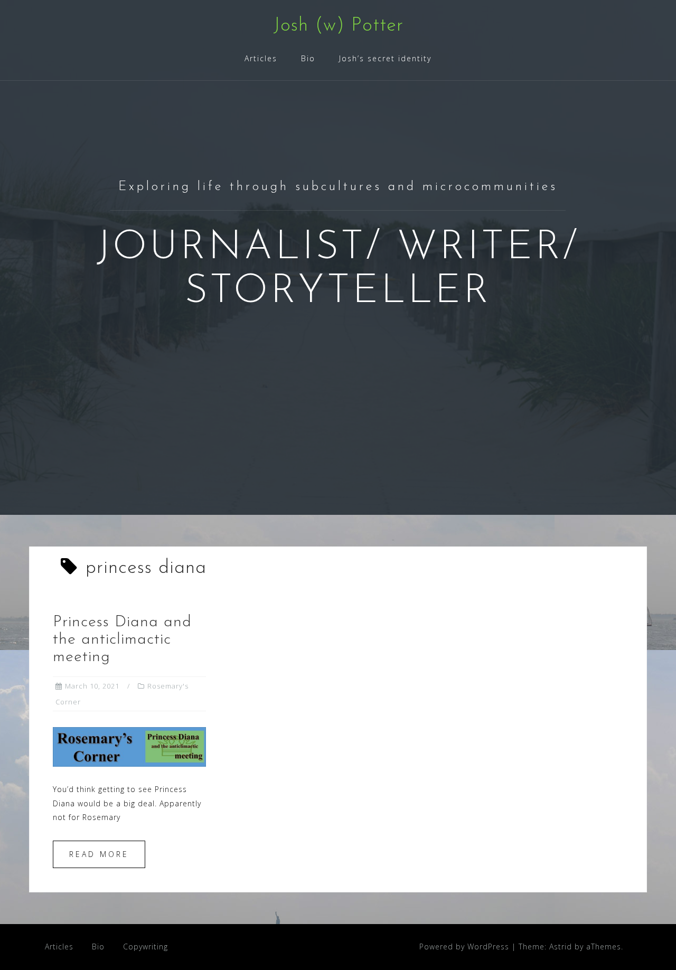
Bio (308, 58)
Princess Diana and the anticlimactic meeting (122, 639)
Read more (99, 854)
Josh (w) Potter (338, 25)
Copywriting (145, 946)
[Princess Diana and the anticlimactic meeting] (129, 746)
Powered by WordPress (464, 946)
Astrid (560, 946)
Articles (261, 58)
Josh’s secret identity (385, 58)
